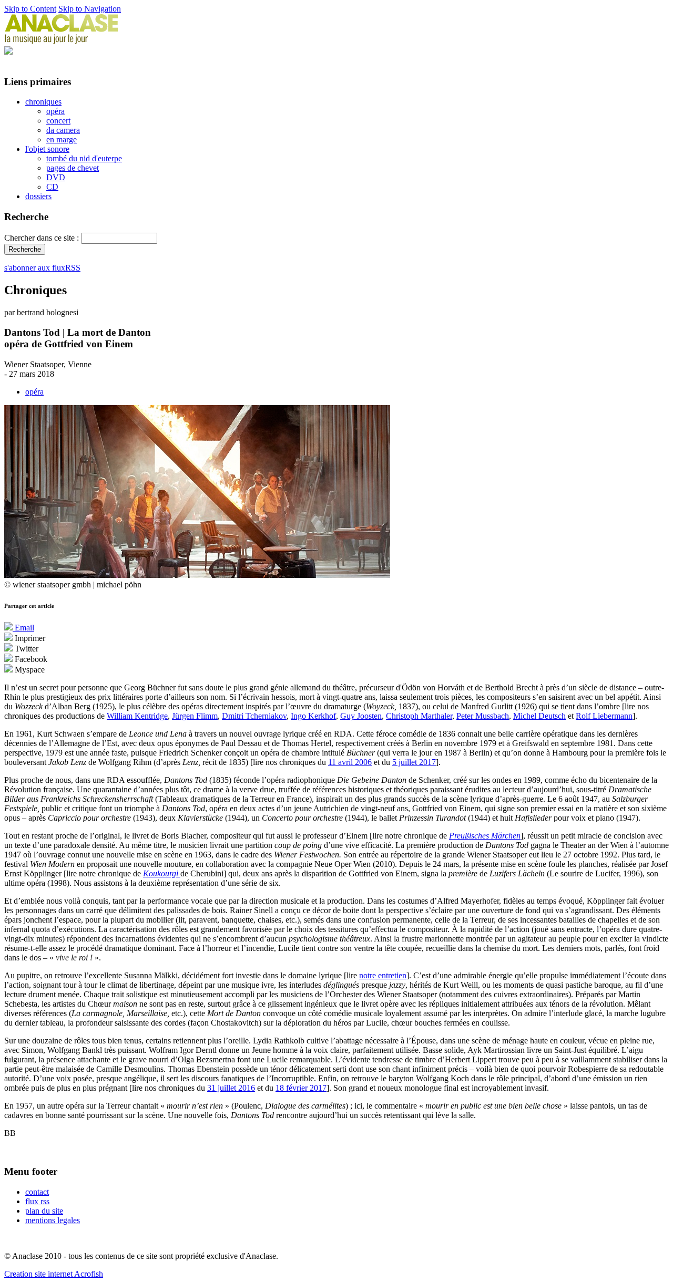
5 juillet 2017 (414, 762)
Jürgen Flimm (195, 715)
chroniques (43, 101)
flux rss (37, 1201)
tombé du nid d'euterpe (84, 158)
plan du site (44, 1210)
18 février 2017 (301, 1087)
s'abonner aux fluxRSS (42, 267)
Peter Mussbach (482, 715)
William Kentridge (137, 715)
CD (52, 186)
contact (37, 1191)
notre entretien (382, 975)
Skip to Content (30, 8)
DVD (55, 177)
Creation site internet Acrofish (53, 1273)
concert (58, 120)
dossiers (38, 196)
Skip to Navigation (89, 8)
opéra (55, 111)
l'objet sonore (47, 148)
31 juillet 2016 (231, 1087)
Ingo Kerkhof (313, 715)
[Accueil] (61, 41)
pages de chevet (72, 167)
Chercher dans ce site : (42, 237)
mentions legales (52, 1220)
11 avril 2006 (350, 762)
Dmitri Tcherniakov (254, 715)
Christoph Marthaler (419, 715)
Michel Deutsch (539, 715)
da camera (63, 130)
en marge (61, 139)
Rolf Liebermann (604, 715)
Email (23, 627)
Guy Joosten (361, 715)
